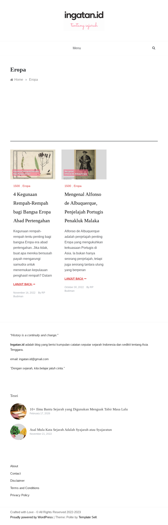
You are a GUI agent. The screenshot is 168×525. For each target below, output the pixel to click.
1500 (16, 186)
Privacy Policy (20, 495)
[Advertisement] (84, 112)
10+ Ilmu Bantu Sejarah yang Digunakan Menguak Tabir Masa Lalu (79, 409)
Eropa (26, 186)
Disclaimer (17, 480)
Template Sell (87, 517)
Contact (15, 473)
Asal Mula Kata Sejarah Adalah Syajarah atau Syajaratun (71, 430)
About (14, 466)
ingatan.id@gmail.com (34, 359)
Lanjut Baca (23, 284)
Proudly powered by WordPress (32, 517)
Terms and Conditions (24, 488)
